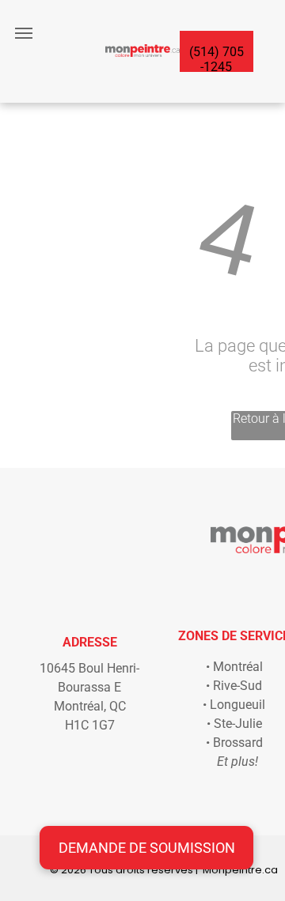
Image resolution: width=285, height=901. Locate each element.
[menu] (24, 33)
